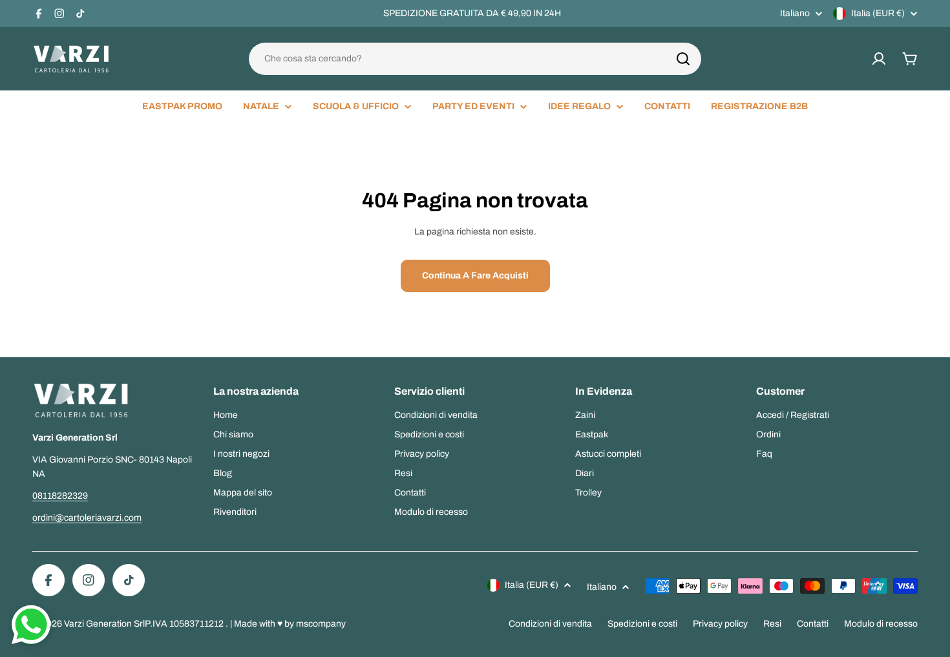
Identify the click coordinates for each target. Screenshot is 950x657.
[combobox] (475, 59)
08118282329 (60, 496)
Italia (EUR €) (878, 13)
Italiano (795, 13)
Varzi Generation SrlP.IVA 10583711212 (145, 624)
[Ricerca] (683, 59)
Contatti (813, 624)
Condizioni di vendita (550, 624)
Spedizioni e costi (642, 624)
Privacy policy (720, 624)
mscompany (321, 624)
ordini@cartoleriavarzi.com (87, 518)
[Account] (879, 59)
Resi (772, 624)
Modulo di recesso (881, 624)
